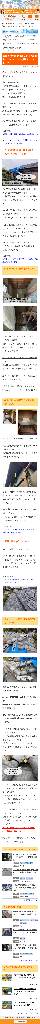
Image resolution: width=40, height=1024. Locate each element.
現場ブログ (13, 23)
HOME (4, 23)
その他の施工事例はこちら (28, 900)
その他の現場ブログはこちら (28, 1013)
